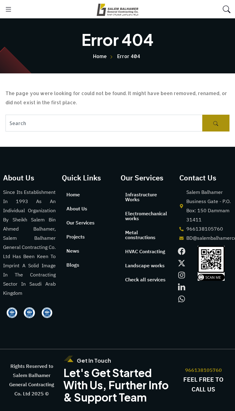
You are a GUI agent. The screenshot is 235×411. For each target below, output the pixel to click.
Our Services (80, 223)
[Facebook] (181, 251)
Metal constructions (140, 235)
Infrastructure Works (141, 197)
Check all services (145, 279)
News (72, 251)
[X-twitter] (181, 263)
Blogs (72, 265)
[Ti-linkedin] (181, 287)
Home (73, 194)
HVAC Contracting (145, 251)
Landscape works (145, 265)
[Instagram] (181, 275)
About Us (76, 209)
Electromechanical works (146, 216)
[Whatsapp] (181, 299)
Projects (75, 237)
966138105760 (203, 370)
